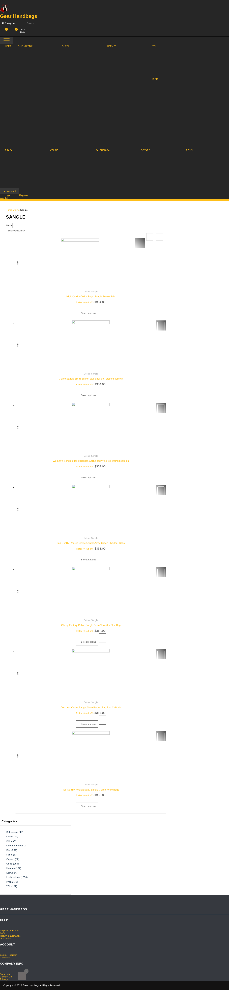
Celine (16, 210)
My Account (10, 191)
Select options (88, 313)
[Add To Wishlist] (139, 244)
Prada (9, 881)
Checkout (5, 957)
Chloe (9, 841)
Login (8, 195)
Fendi (9, 854)
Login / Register (8, 955)
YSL (8, 886)
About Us (5, 974)
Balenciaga (12, 832)
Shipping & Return (9, 930)
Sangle (94, 291)
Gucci (9, 863)
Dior (8, 850)
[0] (22, 976)
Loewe (9, 872)
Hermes (10, 868)
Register (23, 195)
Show (9, 225)
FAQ (2, 933)
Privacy (4, 979)
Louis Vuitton (13, 877)
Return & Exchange (10, 935)
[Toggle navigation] (6, 40)
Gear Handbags (18, 16)
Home (9, 210)
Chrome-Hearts (14, 845)
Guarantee (5, 938)
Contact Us (6, 976)
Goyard (10, 859)
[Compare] (102, 309)
